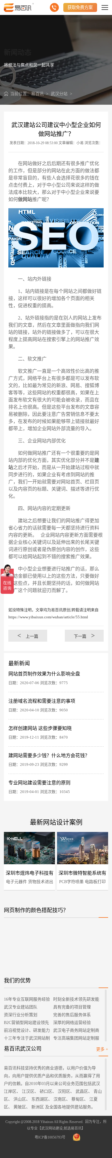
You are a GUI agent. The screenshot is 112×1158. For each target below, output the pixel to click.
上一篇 (27, 635)
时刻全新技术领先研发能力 (76, 1000)
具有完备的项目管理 (72, 1007)
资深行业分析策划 (20, 1015)
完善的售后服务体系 (72, 1015)
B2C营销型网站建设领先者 (26, 1023)
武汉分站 (59, 94)
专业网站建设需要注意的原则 (39, 782)
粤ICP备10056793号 (50, 1137)
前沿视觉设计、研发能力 (27, 1030)
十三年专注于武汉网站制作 (27, 1039)
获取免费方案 (80, 7)
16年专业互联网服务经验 (27, 999)
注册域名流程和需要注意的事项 (41, 701)
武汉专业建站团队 (20, 1007)
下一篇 (84, 635)
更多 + (102, 1049)
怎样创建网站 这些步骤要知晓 (40, 728)
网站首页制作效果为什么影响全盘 (44, 673)
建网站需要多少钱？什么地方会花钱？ (49, 755)
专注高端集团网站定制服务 (76, 1039)
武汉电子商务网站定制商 (76, 1030)
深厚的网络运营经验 (72, 1022)
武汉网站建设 (52, 1128)
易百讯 (37, 94)
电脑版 (11, 848)
